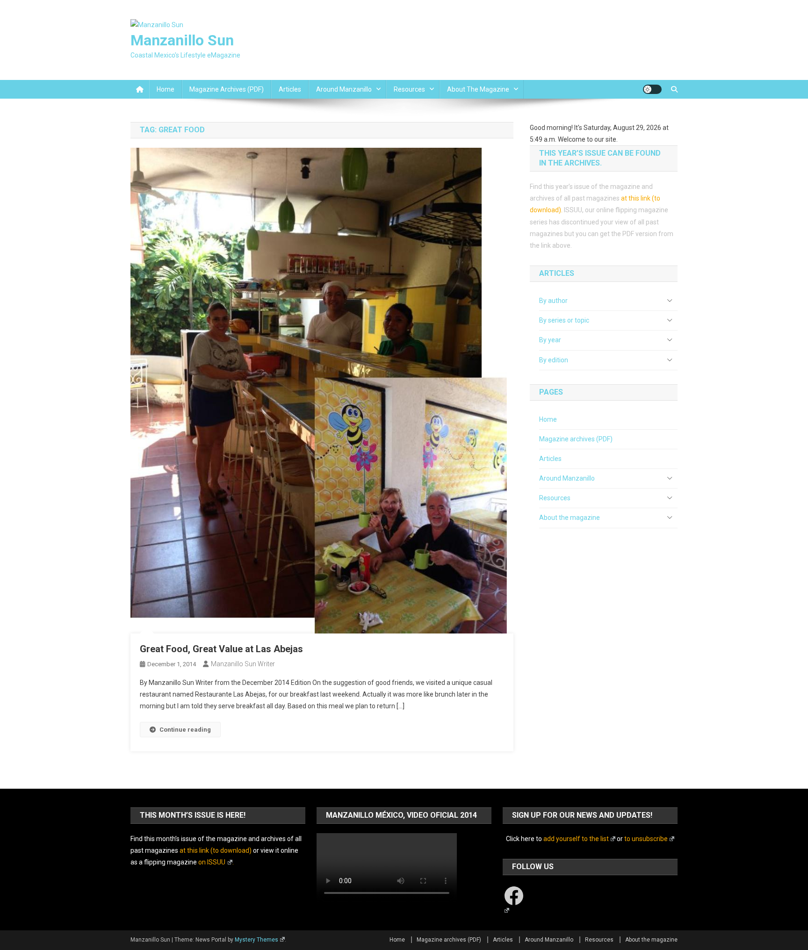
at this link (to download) (216, 850)
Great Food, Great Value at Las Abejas (221, 649)
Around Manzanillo (344, 89)
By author (553, 300)
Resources (409, 89)
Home (165, 89)
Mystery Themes (256, 939)
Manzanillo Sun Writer (243, 664)
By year (550, 340)
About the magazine (478, 89)
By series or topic (564, 320)
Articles (290, 89)
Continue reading (185, 729)
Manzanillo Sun (182, 40)
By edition (553, 360)
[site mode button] (652, 89)
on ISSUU (211, 862)
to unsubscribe (646, 838)
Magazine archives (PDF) (226, 89)
